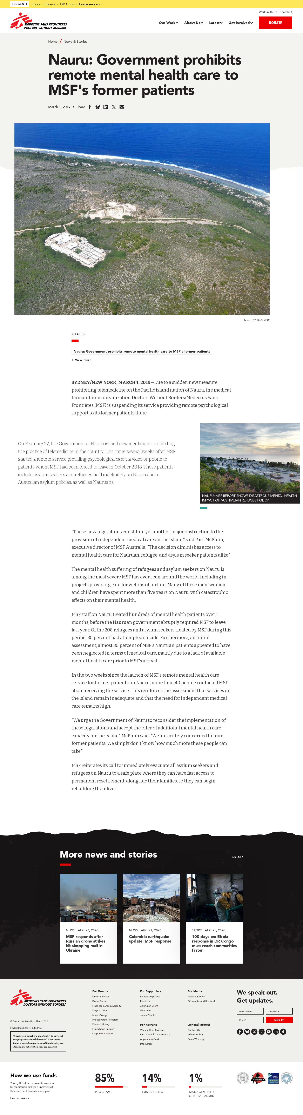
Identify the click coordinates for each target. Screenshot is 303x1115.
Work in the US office (152, 1029)
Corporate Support (102, 1033)
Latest (214, 22)
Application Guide (150, 1039)
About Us (192, 22)
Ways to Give (99, 1010)
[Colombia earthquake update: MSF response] (151, 919)
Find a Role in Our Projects (155, 1034)
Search (284, 12)
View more (83, 360)
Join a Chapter (148, 1015)
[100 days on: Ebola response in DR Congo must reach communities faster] (214, 919)
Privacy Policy (195, 1034)
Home (53, 41)
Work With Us (268, 12)
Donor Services (100, 996)
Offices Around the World (202, 1001)
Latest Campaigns (150, 996)
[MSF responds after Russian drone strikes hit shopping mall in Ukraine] (88, 919)
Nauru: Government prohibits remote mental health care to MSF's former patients (142, 351)
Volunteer (145, 1010)
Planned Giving (100, 1024)
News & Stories (75, 41)
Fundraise (145, 1001)
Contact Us (194, 1029)
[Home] (45, 20)
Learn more (88, 4)
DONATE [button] (275, 22)
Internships (146, 1043)
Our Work (167, 22)
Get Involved (239, 22)
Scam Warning (196, 1039)
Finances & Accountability (106, 1005)
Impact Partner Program (105, 1019)
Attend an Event (149, 1005)
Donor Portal (99, 1001)
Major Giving (99, 1015)
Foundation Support (103, 1028)
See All (236, 857)
